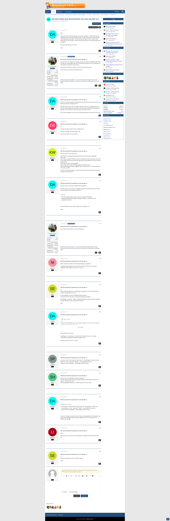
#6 (100, 180)
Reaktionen (49, 71)
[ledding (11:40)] (114, 77)
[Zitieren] (100, 51)
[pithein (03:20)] (107, 77)
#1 (100, 30)
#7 (100, 223)
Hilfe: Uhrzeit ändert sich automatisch (69, 134)
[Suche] (122, 11)
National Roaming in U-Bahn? (112, 70)
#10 (100, 312)
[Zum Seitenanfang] (167, 519)
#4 (100, 121)
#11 (100, 354)
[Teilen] (100, 27)
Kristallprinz (120, 112)
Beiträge (48, 72)
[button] (64, 491)
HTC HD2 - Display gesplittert (112, 91)
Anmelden (116, 11)
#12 (100, 373)
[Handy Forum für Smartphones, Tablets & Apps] (85, 5)
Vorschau (77, 496)
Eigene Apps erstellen (111, 26)
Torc (106, 28)
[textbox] (80, 483)
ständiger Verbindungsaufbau (112, 88)
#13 (100, 397)
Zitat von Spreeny (67, 404)
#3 (100, 97)
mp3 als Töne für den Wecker (112, 99)
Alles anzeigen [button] (80, 327)
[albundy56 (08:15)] (117, 77)
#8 (100, 258)
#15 (100, 451)
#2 (100, 56)
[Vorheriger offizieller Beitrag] (96, 253)
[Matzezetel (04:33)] (105, 77)
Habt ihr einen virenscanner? (112, 30)
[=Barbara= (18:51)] (112, 77)
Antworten (84, 496)
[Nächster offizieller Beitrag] (96, 86)
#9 (100, 284)
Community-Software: (85, 519)
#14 (100, 428)
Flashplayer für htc (110, 95)
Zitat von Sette (66, 319)
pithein (107, 31)
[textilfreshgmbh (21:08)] (110, 77)
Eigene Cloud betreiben (111, 38)
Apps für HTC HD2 (110, 84)
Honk (107, 54)
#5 (100, 148)
